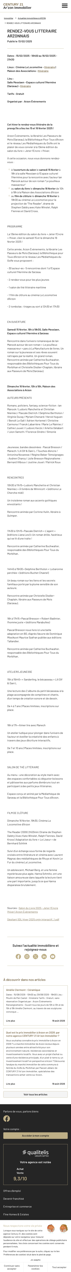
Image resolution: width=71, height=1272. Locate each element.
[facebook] (6, 1118)
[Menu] (65, 5)
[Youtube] (52, 956)
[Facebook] (18, 956)
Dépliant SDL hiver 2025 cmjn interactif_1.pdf (33, 919)
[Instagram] (27, 956)
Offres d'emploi (12, 1190)
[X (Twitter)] (35, 956)
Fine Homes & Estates (16, 1214)
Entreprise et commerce (17, 1206)
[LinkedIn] (44, 956)
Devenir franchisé (13, 1198)
